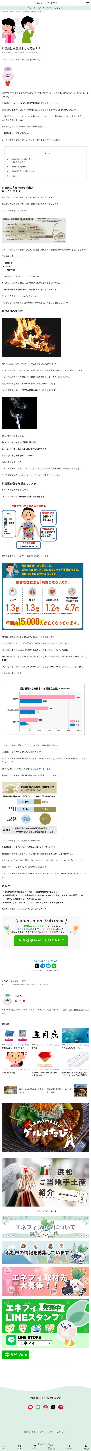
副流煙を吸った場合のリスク (24, 171)
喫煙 (27, 984)
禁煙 (32, 984)
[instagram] (20, 1000)
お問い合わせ (62, 1432)
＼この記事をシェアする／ (45, 960)
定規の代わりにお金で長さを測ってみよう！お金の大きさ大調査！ (75, 1073)
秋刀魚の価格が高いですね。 (73, 1048)
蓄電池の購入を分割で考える (13, 1048)
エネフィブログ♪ (45, 3)
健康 (23, 984)
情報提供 (27, 1432)
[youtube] (24, 1000)
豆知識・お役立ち (15, 12)
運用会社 (35, 1432)
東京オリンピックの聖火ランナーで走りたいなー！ (44, 1073)
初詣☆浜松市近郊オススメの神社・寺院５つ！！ (59, 1090)
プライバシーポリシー (48, 1432)
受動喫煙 (16, 984)
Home (4, 12)
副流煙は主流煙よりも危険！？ (33, 12)
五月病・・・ (37, 1048)
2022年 (38, 984)
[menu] (87, 3)
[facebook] (16, 1000)
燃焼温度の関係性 (19, 166)
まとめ (15, 176)
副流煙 (45, 984)
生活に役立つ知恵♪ (9, 1072)
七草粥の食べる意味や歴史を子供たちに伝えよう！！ (30, 1090)
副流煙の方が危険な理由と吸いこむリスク (23, 160)
